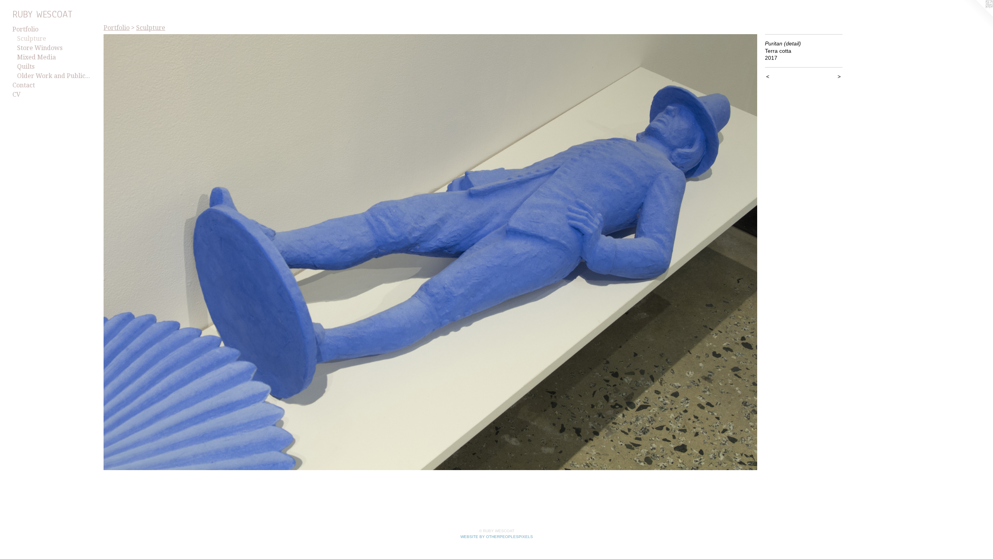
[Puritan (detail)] (430, 252)
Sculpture (31, 38)
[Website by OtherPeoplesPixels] (977, 15)
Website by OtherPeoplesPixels (496, 537)
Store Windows (39, 48)
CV (16, 94)
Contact (23, 85)
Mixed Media (36, 57)
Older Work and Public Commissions (53, 76)
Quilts (26, 66)
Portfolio (25, 29)
